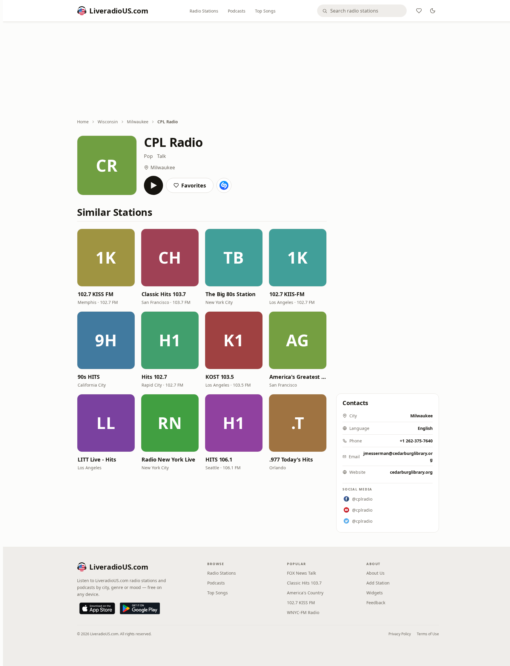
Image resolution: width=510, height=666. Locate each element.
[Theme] (432, 10)
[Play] (153, 185)
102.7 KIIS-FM (287, 294)
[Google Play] (140, 608)
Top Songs (265, 11)
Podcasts (236, 11)
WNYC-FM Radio (303, 612)
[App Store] (97, 608)
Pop (148, 156)
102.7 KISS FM (95, 294)
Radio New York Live (168, 459)
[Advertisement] (258, 71)
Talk (161, 156)
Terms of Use (428, 633)
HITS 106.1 (218, 459)
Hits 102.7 (154, 376)
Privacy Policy (399, 633)
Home (83, 121)
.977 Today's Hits (291, 459)
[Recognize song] (223, 185)
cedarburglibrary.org (411, 472)
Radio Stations (204, 11)
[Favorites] (419, 10)
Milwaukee (137, 121)
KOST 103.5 (219, 376)
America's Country (305, 593)
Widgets (374, 593)
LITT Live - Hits (97, 459)
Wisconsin (108, 121)
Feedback (375, 602)
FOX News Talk (301, 573)
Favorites (193, 185)
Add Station (378, 583)
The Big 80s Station (230, 294)
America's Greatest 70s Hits (297, 376)
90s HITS (89, 376)
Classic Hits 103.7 (164, 294)
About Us (375, 573)
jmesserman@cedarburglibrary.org (398, 456)
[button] (106, 258)
